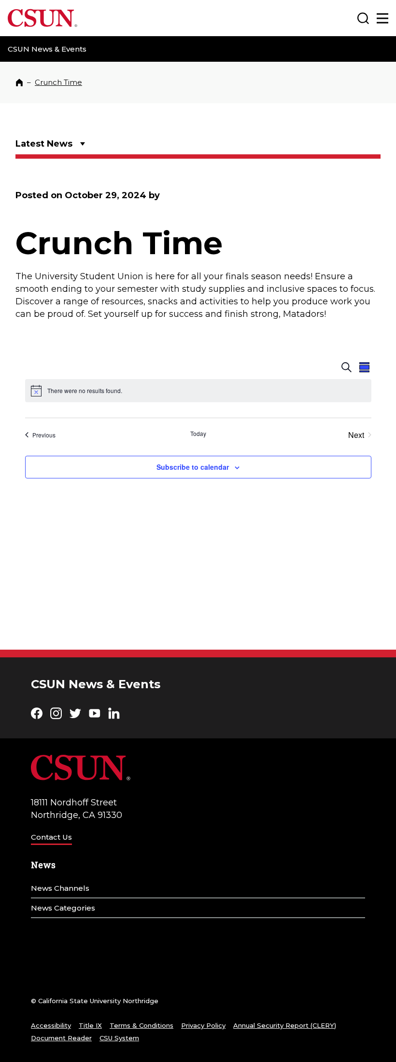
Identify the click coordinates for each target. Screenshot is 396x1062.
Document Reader (61, 1038)
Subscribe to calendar (192, 467)
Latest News (43, 143)
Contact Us (51, 837)
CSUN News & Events (47, 49)
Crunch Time (58, 82)
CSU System (119, 1038)
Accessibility (51, 1025)
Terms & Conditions (141, 1025)
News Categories (63, 907)
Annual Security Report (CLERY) (284, 1025)
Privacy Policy (203, 1025)
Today (198, 433)
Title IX (90, 1025)
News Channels (60, 888)
